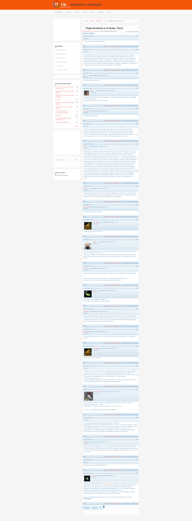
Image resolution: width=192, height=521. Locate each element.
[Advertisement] (67, 29)
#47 (137, 346)
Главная (86, 21)
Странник (87, 111)
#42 (137, 239)
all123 (85, 268)
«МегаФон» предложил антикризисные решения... (62, 111)
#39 (137, 186)
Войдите (85, 31)
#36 (137, 108)
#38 (137, 144)
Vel (84, 75)
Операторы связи (60, 58)
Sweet (85, 146)
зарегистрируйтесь (94, 31)
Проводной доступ (60, 50)
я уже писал (108, 483)
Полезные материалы (61, 70)
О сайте (92, 12)
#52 (137, 459)
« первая (86, 508)
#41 (137, 219)
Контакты (101, 12)
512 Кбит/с (58, 99)
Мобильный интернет (62, 62)
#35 (137, 88)
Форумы (92, 21)
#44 (137, 288)
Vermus (93, 475)
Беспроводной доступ (61, 54)
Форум (77, 12)
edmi (91, 90)
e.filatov (86, 311)
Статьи (109, 12)
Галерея (84, 12)
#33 (137, 49)
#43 (137, 266)
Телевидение (59, 66)
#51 (137, 439)
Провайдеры (99, 21)
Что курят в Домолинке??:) (62, 122)
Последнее (57, 12)
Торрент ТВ (59, 115)
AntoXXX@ (87, 207)
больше (77, 126)
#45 (137, 309)
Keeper (95, 290)
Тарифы (67, 12)
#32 (137, 36)
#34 (137, 73)
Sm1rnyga (96, 222)
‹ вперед (95, 508)
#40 (137, 204)
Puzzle (105, 21)
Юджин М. (97, 391)
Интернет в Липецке (86, 4)
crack (94, 242)
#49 (137, 389)
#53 (137, 473)
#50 (137, 417)
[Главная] (61, 4)
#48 (137, 365)
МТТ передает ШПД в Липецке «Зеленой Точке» (63, 118)
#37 (137, 123)
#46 (137, 329)
